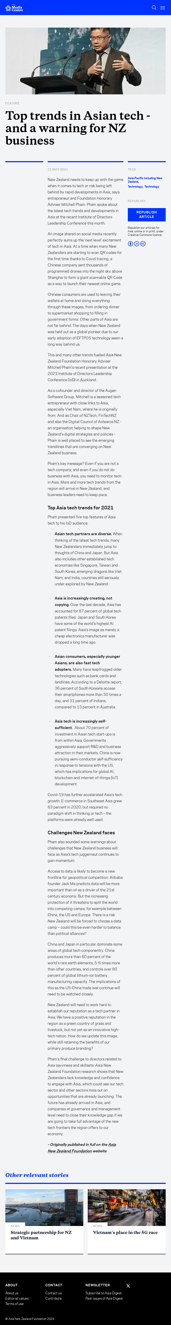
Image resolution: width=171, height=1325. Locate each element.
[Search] (154, 7)
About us (11, 1293)
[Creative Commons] (147, 243)
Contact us (53, 1293)
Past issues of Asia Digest (104, 1298)
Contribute (53, 1298)
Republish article (146, 215)
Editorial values (16, 1298)
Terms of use (14, 1303)
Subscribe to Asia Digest (104, 1293)
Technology (135, 186)
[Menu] (163, 7)
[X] (128, 1286)
